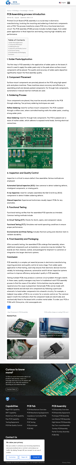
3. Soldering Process (13, 46)
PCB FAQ (30, 428)
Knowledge (23, 10)
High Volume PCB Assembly (61, 422)
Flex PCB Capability (12, 419)
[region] (24, 450)
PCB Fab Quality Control (14, 425)
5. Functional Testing (13, 50)
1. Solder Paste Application (15, 42)
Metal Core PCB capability (15, 416)
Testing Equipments (12, 422)
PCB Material (31, 419)
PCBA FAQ (55, 435)
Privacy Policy (66, 462)
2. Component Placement (15, 44)
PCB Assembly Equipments (61, 413)
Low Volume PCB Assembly (61, 419)
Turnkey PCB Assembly (60, 428)
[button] (68, 3)
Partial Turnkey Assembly (60, 432)
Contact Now (11, 389)
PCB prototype (32, 425)
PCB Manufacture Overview (36, 409)
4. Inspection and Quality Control (17, 48)
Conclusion (11, 54)
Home (9, 10)
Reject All (24, 457)
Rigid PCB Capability (13, 409)
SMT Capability (11, 413)
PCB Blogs (15, 10)
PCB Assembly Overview (60, 409)
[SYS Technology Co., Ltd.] (13, 2)
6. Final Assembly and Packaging (17, 52)
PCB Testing (31, 422)
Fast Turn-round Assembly (61, 425)
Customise (12, 457)
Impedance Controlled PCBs (36, 416)
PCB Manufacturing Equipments (38, 413)
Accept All (36, 457)
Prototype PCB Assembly (60, 416)
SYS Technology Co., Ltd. (24, 462)
